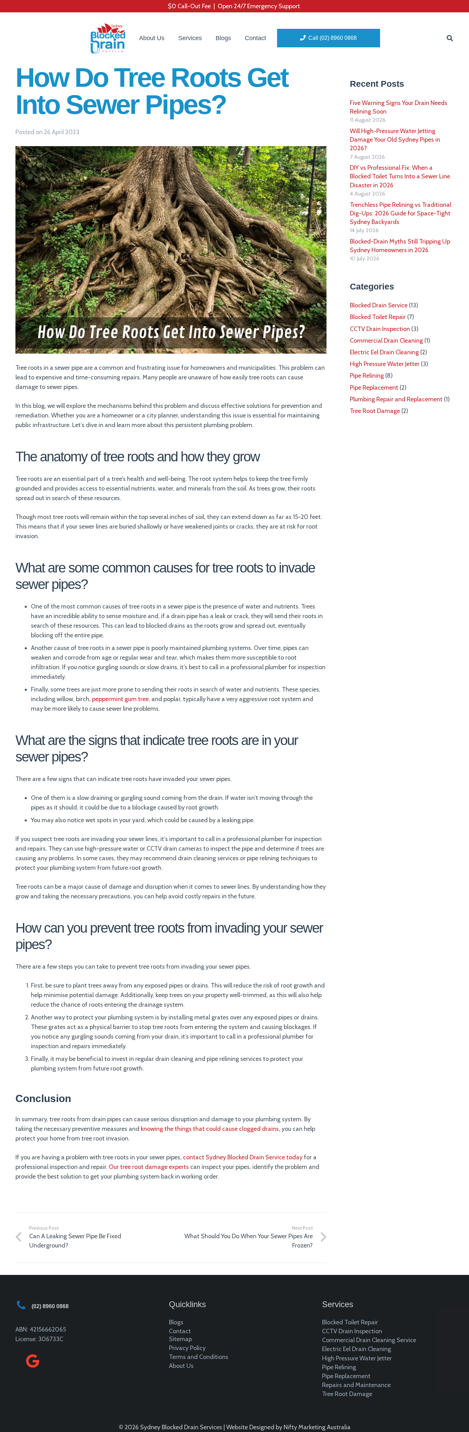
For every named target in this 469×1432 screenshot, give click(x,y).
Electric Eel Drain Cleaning (384, 352)
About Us (181, 1366)
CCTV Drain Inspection (380, 328)
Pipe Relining (367, 375)
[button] (207, 38)
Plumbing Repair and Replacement (396, 399)
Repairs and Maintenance (356, 1385)
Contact (180, 1331)
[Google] (32, 1361)
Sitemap (180, 1339)
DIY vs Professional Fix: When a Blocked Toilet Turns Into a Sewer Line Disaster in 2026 (400, 176)
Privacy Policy (187, 1348)
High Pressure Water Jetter (385, 364)
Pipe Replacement (374, 387)
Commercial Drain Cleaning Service (369, 1340)
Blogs (176, 1322)
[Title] (108, 38)
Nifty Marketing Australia (317, 1427)
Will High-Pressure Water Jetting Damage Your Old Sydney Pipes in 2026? (395, 139)
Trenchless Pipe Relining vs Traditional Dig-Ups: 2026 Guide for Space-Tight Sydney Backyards (400, 213)
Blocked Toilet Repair (378, 317)
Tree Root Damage (375, 410)
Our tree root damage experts (149, 1167)
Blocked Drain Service (379, 305)
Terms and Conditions (198, 1357)
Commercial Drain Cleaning (386, 340)
